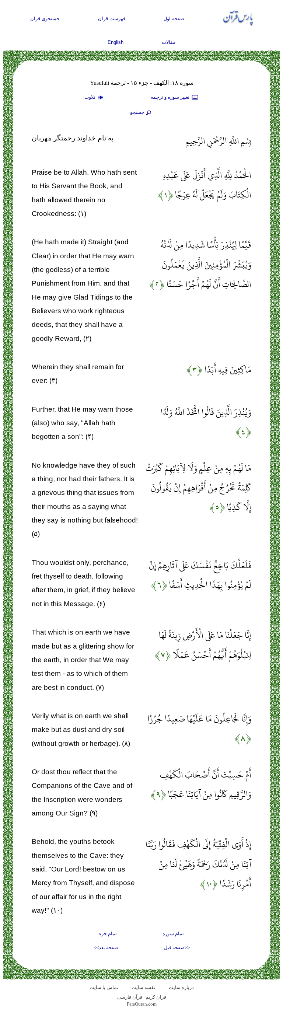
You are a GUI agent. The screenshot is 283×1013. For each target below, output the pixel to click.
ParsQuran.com (142, 1004)
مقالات (168, 42)
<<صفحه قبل (177, 947)
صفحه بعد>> (106, 947)
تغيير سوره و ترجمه (171, 97)
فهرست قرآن (111, 18)
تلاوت (90, 97)
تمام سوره (173, 933)
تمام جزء (108, 933)
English (115, 42)
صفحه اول (174, 18)
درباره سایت (181, 987)
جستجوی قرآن (45, 18)
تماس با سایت (104, 987)
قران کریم (156, 997)
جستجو (137, 112)
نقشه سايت (144, 987)
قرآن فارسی (129, 997)
